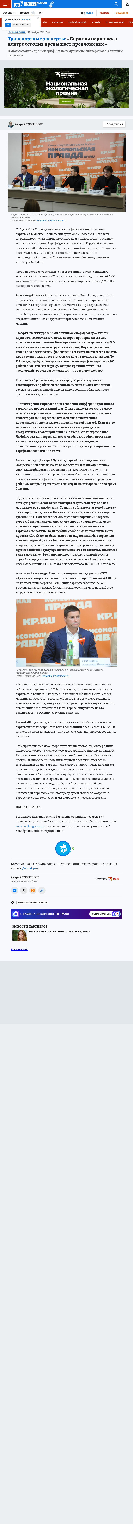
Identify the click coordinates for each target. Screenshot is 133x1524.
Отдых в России (115, 22)
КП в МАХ (96, 22)
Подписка (122, 13)
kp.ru (116, 879)
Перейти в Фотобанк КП (51, 220)
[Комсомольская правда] (30, 4)
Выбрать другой (21, 25)
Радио (89, 13)
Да (8, 25)
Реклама (104, 13)
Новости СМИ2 (19, 949)
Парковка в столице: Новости (32, 902)
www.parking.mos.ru (30, 826)
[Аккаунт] (127, 4)
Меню (5, 4)
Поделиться (116, 124)
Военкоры (57, 22)
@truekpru (30, 868)
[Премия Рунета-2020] (50, 4)
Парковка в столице (17, 32)
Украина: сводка (77, 22)
